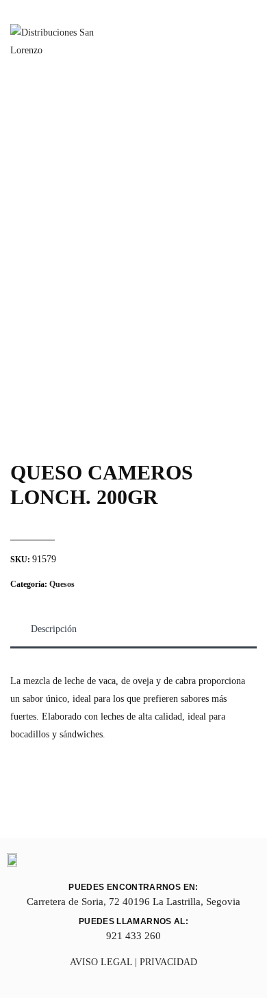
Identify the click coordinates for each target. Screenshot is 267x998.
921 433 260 (133, 935)
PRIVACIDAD (168, 962)
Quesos (62, 584)
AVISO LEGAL (101, 962)
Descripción (54, 629)
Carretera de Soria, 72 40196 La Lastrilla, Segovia (133, 901)
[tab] (53, 629)
